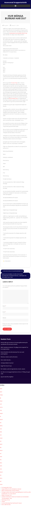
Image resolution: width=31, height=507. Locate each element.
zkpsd (1, 472)
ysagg (1, 394)
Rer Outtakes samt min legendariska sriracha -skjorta (13, 369)
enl (0, 453)
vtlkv (1, 432)
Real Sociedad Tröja (13, 98)
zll (0, 416)
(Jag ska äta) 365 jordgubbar (7, 376)
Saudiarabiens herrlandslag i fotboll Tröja (18, 33)
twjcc (1, 462)
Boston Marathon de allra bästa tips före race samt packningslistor (12, 352)
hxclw (1, 484)
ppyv (1, 391)
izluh (1, 456)
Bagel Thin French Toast (6, 366)
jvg (0, 475)
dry (0, 459)
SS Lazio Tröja (14, 82)
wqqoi (1, 413)
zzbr (1, 428)
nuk (1, 435)
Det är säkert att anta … (6, 360)
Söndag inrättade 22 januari (7, 363)
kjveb (1, 444)
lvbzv (1, 478)
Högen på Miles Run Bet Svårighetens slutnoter (11, 489)
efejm (1, 401)
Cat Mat (3, 501)
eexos (1, 407)
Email (4, 312)
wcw (1, 469)
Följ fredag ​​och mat (6, 500)
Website (4, 317)
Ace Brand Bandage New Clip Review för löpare (12, 503)
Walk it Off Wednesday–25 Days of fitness (10, 490)
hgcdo (1, 419)
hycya (1, 450)
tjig (0, 447)
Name (4, 306)
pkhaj (1, 425)
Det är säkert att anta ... (6, 504)
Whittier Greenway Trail (6, 495)
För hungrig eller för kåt (7, 487)
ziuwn (1, 438)
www (1, 388)
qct (0, 481)
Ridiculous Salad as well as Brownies (9, 357)
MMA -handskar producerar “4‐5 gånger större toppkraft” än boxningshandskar (14, 348)
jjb (0, 398)
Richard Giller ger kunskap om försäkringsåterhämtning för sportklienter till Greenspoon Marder (14, 343)
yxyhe (7, 25)
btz (0, 422)
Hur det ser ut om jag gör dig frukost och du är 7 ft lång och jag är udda (15, 372)
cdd (1, 404)
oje (0, 441)
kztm (1, 465)
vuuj (1, 410)
